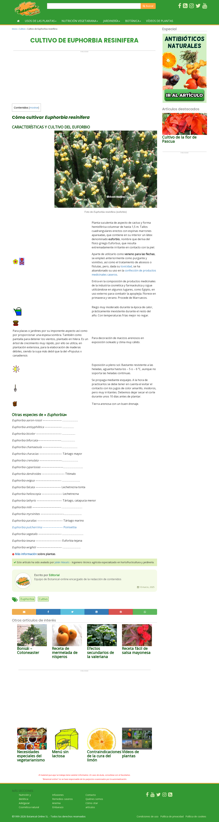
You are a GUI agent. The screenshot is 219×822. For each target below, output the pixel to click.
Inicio (14, 28)
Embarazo (57, 807)
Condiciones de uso (147, 816)
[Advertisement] (84, 76)
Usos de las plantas (40, 21)
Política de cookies (195, 816)
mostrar (34, 107)
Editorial (54, 575)
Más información (26, 554)
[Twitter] (158, 795)
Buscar (149, 6)
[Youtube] (152, 795)
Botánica (132, 21)
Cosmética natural (29, 807)
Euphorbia (27, 599)
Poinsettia (69, 527)
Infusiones (58, 794)
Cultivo (22, 28)
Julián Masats (62, 562)
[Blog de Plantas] (170, 795)
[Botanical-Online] (28, 8)
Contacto (91, 794)
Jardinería (110, 21)
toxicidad (126, 266)
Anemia (56, 803)
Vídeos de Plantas (159, 21)
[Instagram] (164, 795)
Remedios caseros (62, 799)
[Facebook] (147, 795)
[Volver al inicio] (18, 21)
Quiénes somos (94, 799)
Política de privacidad (172, 816)
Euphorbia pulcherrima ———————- (37, 527)
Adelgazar (24, 803)
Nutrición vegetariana (79, 21)
